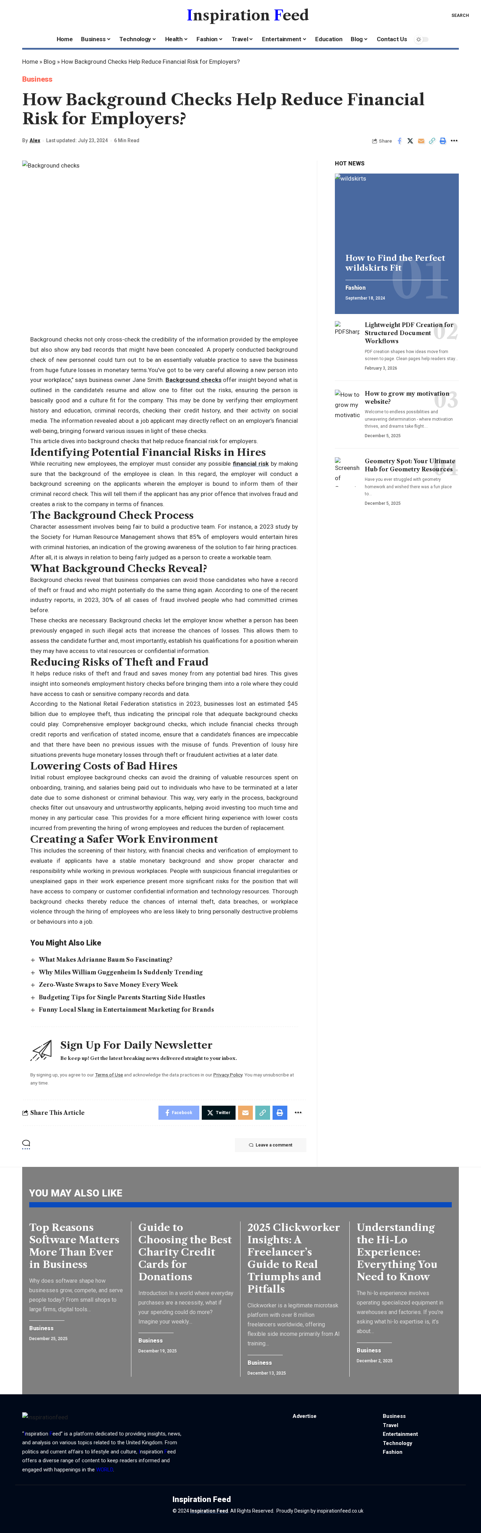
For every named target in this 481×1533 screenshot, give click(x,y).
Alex (35, 140)
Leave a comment (274, 1145)
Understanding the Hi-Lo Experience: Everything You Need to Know (397, 1252)
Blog (50, 61)
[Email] (421, 140)
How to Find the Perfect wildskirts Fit (395, 263)
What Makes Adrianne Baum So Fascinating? (106, 959)
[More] (454, 140)
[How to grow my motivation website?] (347, 404)
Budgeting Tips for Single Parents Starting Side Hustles (122, 997)
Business (37, 79)
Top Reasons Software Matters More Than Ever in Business (74, 1245)
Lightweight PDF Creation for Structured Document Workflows (409, 333)
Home (30, 61)
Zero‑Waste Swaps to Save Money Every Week (108, 984)
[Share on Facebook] (399, 140)
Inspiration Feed (209, 1511)
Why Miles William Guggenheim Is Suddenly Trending (121, 972)
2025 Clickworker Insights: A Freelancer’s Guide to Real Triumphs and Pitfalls (294, 1258)
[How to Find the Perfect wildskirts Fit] (397, 211)
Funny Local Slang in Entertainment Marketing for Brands (126, 1009)
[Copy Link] (432, 140)
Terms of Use (109, 1075)
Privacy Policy (227, 1075)
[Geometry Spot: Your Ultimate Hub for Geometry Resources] (347, 472)
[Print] (443, 140)
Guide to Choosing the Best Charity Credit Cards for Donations (185, 1252)
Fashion (355, 288)
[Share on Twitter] (410, 140)
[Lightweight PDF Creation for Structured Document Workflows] (347, 336)
